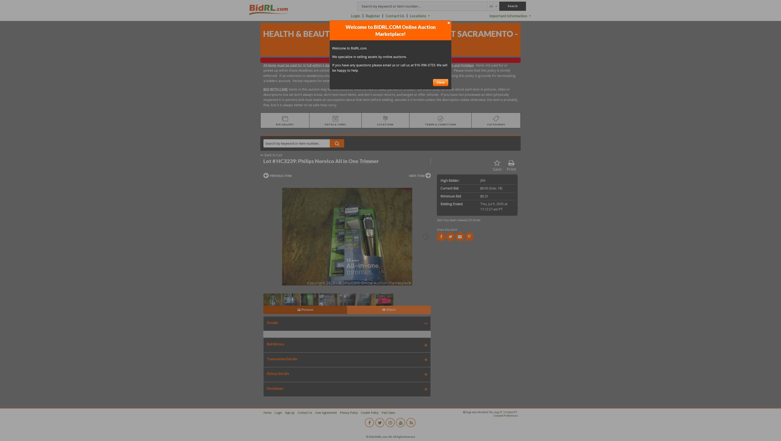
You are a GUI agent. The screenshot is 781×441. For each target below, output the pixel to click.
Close (441, 82)
